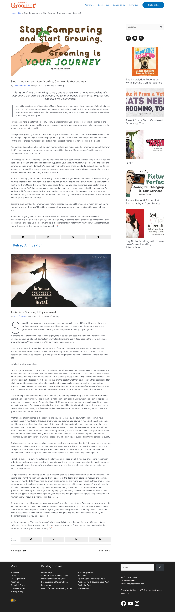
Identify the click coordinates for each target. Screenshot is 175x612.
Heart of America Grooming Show (56, 588)
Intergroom (46, 585)
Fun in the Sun (84, 585)
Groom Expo (46, 572)
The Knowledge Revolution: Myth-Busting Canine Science (144, 81)
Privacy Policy (17, 591)
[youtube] (135, 38)
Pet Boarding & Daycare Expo (54, 582)
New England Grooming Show (91, 578)
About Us (15, 582)
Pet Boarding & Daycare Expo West (93, 582)
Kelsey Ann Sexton (21, 85)
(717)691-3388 (130, 577)
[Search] (160, 567)
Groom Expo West (86, 572)
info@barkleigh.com (135, 583)
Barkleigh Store (18, 585)
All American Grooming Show (54, 575)
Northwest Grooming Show (53, 578)
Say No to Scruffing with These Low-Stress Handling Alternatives (145, 244)
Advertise (15, 572)
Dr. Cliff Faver (19, 316)
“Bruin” (130, 162)
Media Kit (15, 575)
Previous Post (18, 551)
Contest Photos (18, 588)
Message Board (18, 578)
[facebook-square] (129, 38)
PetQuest (82, 575)
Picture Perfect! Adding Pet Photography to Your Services (144, 202)
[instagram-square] (142, 38)
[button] (93, 5)
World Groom (83, 588)
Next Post (104, 551)
